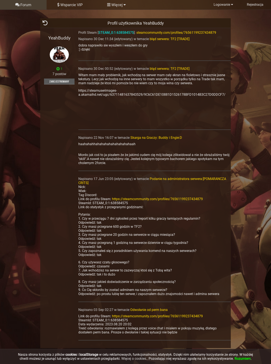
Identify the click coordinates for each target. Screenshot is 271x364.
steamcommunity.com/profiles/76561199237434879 (176, 33)
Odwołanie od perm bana (149, 310)
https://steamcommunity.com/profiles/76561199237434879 (157, 199)
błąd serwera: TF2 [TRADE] (169, 39)
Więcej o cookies (133, 359)
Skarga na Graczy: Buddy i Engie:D (156, 138)
